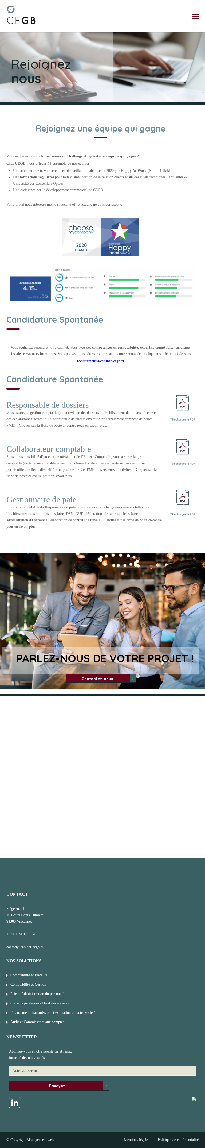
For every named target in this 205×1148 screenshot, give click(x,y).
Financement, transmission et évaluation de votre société (52, 1013)
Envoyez (57, 1086)
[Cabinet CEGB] (21, 18)
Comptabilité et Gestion (28, 985)
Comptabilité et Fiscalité (28, 975)
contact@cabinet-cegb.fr (24, 947)
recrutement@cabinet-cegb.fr (100, 361)
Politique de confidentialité (178, 1140)
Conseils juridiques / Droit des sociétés (39, 1003)
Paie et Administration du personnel (37, 994)
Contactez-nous (97, 678)
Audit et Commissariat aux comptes (37, 1022)
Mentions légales (136, 1140)
